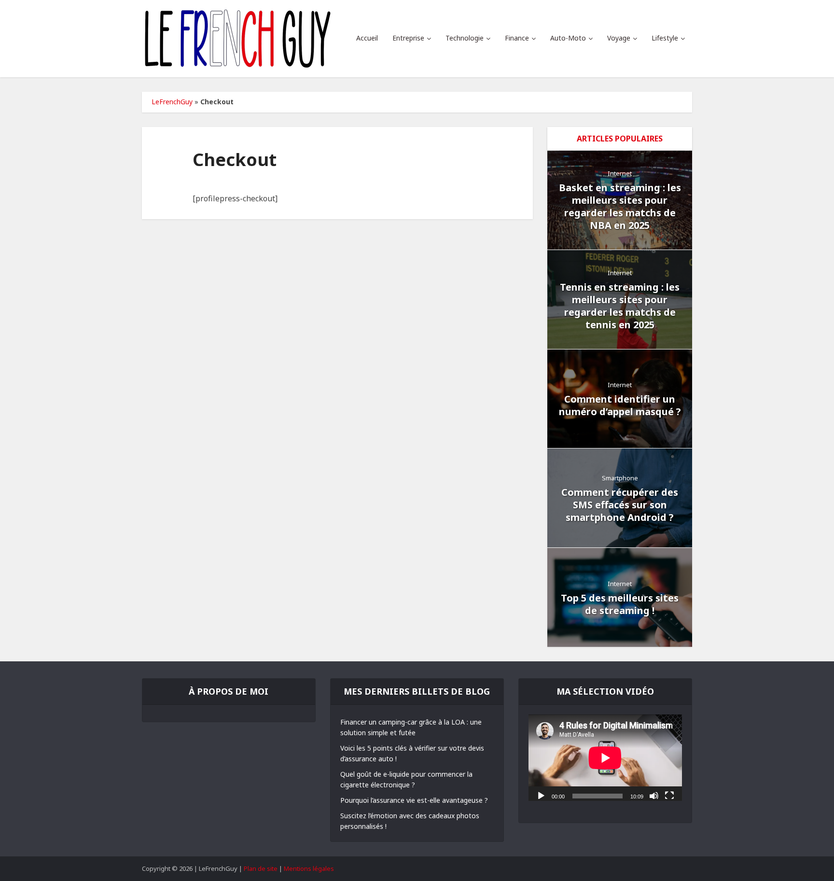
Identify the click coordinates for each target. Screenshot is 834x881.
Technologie (464, 37)
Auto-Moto (568, 37)
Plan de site (261, 868)
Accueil (367, 37)
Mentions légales (309, 868)
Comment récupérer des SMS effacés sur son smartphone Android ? (619, 505)
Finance (517, 37)
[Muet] (654, 795)
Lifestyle (665, 37)
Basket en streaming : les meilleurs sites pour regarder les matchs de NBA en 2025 (620, 206)
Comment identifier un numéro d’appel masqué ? (620, 405)
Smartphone (620, 478)
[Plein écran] (669, 795)
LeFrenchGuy (172, 101)
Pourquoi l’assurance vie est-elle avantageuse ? (414, 800)
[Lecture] (541, 795)
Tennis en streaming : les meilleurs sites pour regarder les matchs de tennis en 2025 (620, 305)
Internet (620, 173)
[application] (605, 757)
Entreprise (408, 37)
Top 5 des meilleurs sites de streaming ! (620, 604)
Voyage (618, 37)
